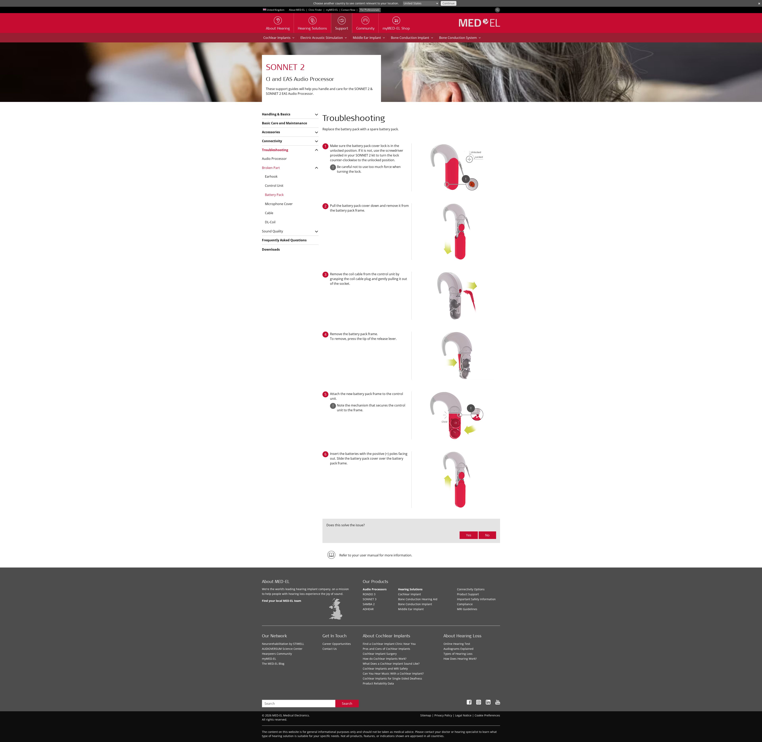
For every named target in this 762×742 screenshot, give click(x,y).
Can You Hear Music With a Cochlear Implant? (393, 673)
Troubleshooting (275, 150)
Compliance (465, 604)
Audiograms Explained (458, 649)
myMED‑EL (332, 10)
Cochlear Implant (409, 594)
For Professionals (369, 10)
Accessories (271, 132)
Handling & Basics (276, 114)
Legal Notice (463, 715)
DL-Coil (270, 222)
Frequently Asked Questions (284, 240)
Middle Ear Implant (411, 609)
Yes (468, 535)
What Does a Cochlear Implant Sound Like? (391, 663)
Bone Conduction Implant (415, 604)
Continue (449, 3)
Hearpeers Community (277, 654)
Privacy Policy (443, 715)
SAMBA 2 (369, 604)
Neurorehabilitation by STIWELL (283, 644)
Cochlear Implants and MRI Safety (385, 668)
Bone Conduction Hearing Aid (417, 599)
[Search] (497, 9)
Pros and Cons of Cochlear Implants (386, 649)
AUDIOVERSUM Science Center (282, 649)
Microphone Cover (279, 204)
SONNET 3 (369, 599)
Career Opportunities (336, 644)
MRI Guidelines (467, 609)
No (487, 535)
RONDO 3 (369, 594)
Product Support (468, 594)
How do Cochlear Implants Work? (384, 659)
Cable (269, 213)
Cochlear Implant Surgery (380, 654)
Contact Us (329, 649)
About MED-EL (297, 10)
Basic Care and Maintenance (284, 123)
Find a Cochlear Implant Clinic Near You (389, 644)
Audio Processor (274, 158)
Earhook (271, 176)
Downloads (271, 249)
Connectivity (272, 141)
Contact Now (348, 10)
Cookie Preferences (487, 715)
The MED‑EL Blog (273, 663)
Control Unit (274, 185)
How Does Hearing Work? (460, 659)
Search (347, 703)
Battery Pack (274, 195)
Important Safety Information (476, 599)
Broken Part (271, 168)
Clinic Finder (315, 10)
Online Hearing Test (457, 644)
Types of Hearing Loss (458, 654)
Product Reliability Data (378, 683)
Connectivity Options (471, 589)
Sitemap (425, 715)
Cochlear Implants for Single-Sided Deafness (392, 678)
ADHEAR (368, 609)
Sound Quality (272, 231)
